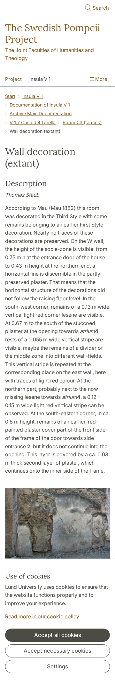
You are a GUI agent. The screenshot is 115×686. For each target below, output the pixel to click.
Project (13, 79)
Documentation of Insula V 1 (40, 104)
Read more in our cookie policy (42, 616)
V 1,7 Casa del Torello (33, 122)
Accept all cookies (57, 635)
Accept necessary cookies (57, 650)
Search (101, 8)
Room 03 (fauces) (82, 122)
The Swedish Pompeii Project (52, 33)
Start (10, 96)
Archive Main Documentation (41, 113)
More (100, 79)
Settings (57, 666)
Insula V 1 (39, 79)
